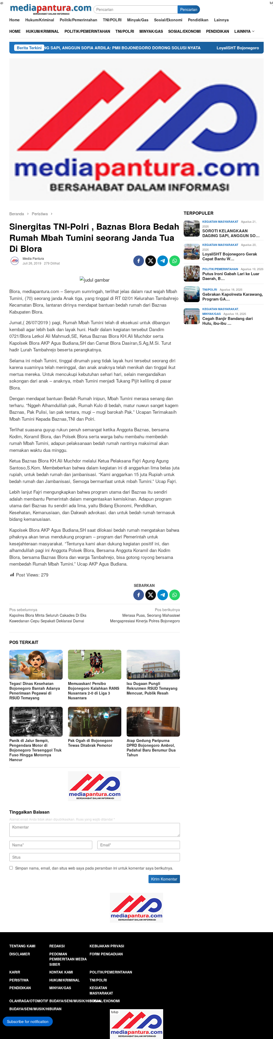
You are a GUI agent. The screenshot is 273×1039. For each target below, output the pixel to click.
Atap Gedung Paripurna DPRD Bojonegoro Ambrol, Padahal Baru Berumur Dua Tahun (151, 747)
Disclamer (19, 953)
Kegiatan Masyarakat (220, 222)
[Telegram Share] (162, 260)
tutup (114, 1011)
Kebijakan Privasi (107, 945)
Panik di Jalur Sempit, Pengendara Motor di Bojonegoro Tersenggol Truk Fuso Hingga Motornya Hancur (35, 750)
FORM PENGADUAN (106, 953)
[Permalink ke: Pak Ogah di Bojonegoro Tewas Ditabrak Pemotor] (94, 722)
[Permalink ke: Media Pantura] (14, 260)
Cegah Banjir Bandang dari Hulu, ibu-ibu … (227, 321)
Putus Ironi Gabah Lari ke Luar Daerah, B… (230, 276)
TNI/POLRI (209, 289)
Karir (14, 972)
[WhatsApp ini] (174, 260)
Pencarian (188, 9)
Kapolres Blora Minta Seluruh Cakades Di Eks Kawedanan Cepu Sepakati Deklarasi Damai (47, 615)
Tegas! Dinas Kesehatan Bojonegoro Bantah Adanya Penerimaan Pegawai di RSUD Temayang (34, 690)
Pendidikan (20, 987)
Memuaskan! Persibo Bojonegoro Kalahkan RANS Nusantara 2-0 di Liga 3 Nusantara (93, 690)
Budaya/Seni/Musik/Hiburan (75, 1000)
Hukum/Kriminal (64, 980)
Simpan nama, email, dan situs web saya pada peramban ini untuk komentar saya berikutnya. (94, 868)
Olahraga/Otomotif (28, 1000)
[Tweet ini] (150, 260)
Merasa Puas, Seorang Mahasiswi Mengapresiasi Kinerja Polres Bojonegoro (145, 615)
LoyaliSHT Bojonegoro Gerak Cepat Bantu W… (229, 256)
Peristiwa (19, 980)
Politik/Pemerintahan (220, 269)
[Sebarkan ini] (138, 260)
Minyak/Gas (211, 314)
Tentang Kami (22, 945)
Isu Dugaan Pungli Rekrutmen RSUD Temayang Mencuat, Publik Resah (152, 688)
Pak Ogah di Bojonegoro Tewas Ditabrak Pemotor (90, 743)
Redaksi (57, 945)
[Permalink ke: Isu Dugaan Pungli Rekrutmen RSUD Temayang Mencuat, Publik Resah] (153, 665)
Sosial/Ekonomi (105, 1000)
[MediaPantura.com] (51, 8)
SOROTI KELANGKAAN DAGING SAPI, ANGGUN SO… (231, 233)
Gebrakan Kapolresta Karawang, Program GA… (232, 296)
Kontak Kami (61, 972)
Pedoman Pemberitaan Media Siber (68, 959)
